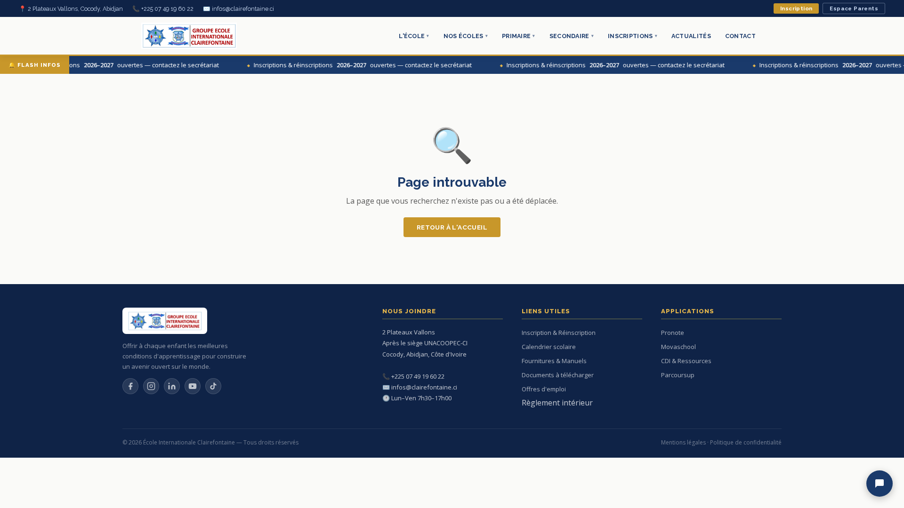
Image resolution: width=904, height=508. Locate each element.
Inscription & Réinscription (559, 332)
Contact (740, 36)
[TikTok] (213, 386)
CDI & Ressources (686, 361)
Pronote (672, 332)
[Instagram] (151, 386)
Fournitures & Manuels (554, 361)
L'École (414, 36)
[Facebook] (130, 386)
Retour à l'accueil (452, 227)
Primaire (518, 36)
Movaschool (678, 346)
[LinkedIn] (172, 386)
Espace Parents (854, 8)
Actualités (691, 36)
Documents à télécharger (558, 375)
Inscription (796, 8)
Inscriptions (632, 36)
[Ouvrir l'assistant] (879, 483)
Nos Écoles (466, 36)
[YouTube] (193, 386)
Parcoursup (677, 375)
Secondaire (571, 36)
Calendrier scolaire (549, 346)
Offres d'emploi (544, 389)
